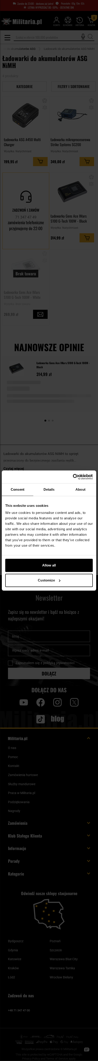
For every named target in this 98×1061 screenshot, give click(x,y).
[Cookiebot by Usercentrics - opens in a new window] (73, 477)
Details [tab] (49, 489)
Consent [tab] (17, 489)
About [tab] (80, 489)
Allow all (49, 565)
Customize (46, 580)
